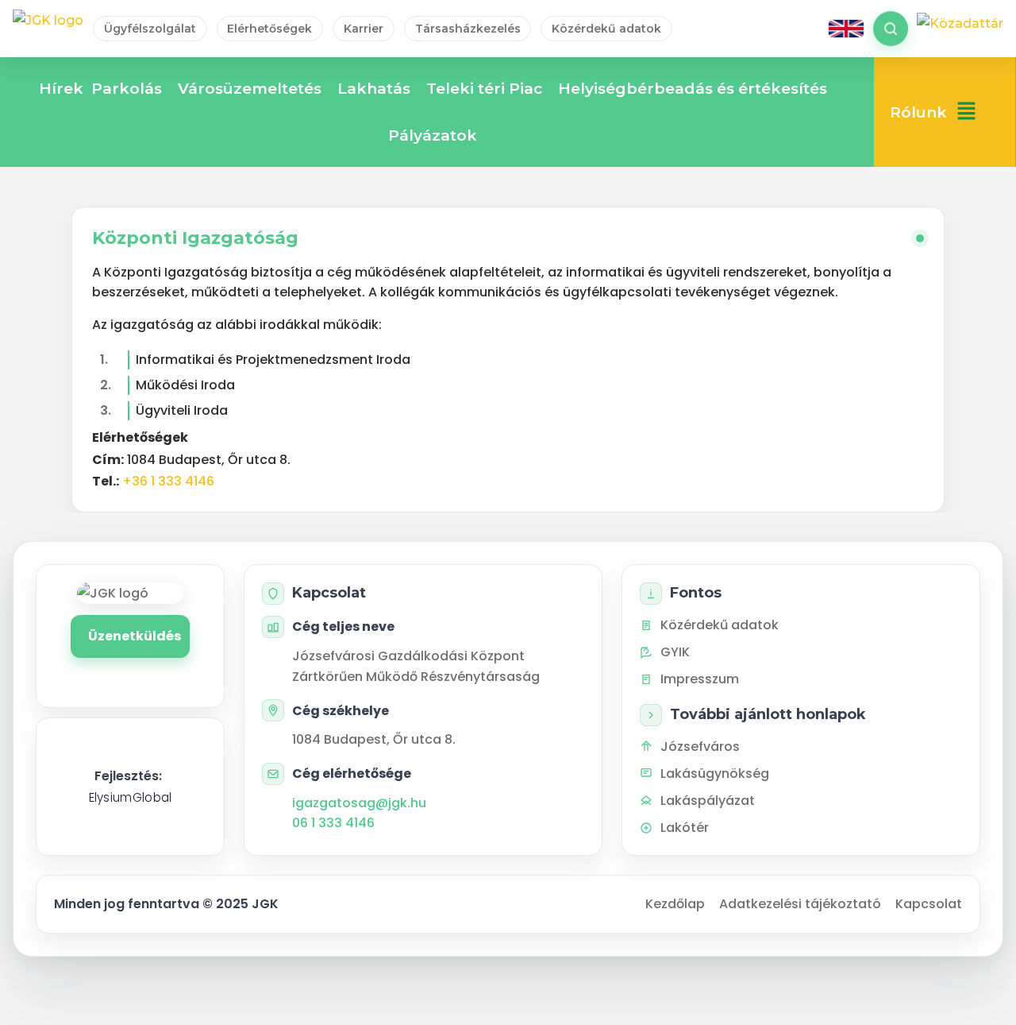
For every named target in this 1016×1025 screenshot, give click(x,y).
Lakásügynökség (714, 773)
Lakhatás (373, 88)
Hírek (61, 88)
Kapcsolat (928, 904)
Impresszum (699, 679)
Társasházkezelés (468, 28)
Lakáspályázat (707, 800)
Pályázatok (432, 135)
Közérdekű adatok (606, 28)
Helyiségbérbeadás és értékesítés (692, 88)
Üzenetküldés (134, 636)
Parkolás (126, 88)
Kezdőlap (675, 904)
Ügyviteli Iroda (182, 410)
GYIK (675, 652)
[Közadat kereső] (960, 28)
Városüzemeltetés (249, 88)
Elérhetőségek (269, 28)
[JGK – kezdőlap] (48, 29)
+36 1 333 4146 (168, 481)
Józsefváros (700, 746)
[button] (966, 112)
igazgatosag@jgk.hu (359, 803)
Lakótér (684, 827)
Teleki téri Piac (484, 88)
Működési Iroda (185, 385)
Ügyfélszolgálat (150, 28)
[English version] (846, 28)
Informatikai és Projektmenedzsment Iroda (273, 359)
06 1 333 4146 (333, 823)
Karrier (363, 28)
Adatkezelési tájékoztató (800, 904)
